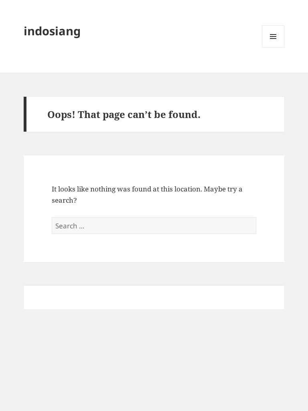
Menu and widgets (273, 47)
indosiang (52, 31)
